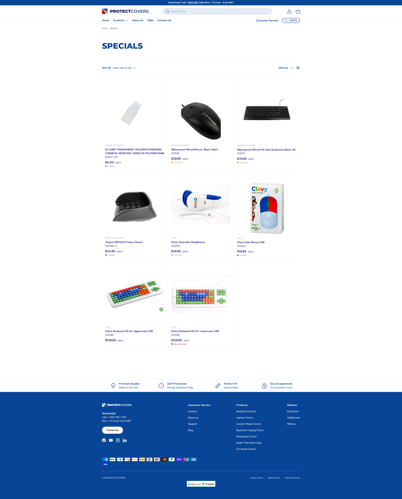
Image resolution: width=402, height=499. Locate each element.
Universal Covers (246, 449)
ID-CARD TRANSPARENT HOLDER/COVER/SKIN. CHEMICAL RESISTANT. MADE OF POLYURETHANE (134, 151)
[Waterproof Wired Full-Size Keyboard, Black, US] (267, 111)
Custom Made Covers (248, 424)
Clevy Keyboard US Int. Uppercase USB (129, 331)
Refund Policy (274, 478)
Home (105, 20)
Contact (192, 411)
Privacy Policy (257, 478)
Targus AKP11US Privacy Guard (123, 242)
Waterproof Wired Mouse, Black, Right (194, 149)
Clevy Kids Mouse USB (250, 242)
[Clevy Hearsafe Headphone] (201, 204)
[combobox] (217, 11)
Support (192, 424)
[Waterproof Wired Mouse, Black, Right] (201, 111)
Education (293, 411)
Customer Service (267, 20)
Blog (190, 430)
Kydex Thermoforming (248, 442)
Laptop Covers (244, 417)
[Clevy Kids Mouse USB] (267, 204)
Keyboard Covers (246, 411)
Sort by (106, 67)
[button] (298, 11)
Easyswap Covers (246, 436)
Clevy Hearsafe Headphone (188, 242)
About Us (138, 20)
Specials (114, 28)
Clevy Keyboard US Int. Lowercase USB (195, 331)
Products (119, 20)
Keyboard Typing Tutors (249, 430)
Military (291, 424)
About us (193, 417)
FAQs (150, 20)
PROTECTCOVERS (117, 478)
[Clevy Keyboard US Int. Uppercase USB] (135, 293)
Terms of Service (292, 478)
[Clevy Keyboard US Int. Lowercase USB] (201, 293)
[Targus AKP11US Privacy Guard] (135, 204)
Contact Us (164, 20)
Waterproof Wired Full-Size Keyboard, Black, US (266, 149)
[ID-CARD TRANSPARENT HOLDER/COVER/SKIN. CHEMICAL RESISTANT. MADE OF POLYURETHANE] (135, 111)
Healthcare (293, 417)
